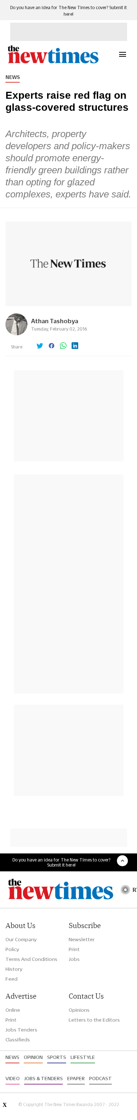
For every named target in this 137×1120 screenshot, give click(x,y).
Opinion (33, 1057)
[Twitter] (40, 346)
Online (12, 1010)
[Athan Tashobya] (16, 333)
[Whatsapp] (63, 346)
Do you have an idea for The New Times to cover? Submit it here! (61, 862)
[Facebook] (51, 346)
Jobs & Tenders (43, 1078)
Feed (11, 979)
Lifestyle (83, 1057)
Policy (12, 949)
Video (12, 1078)
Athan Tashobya (54, 320)
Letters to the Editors (94, 1020)
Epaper (76, 1078)
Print (74, 949)
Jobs (74, 959)
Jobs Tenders (21, 1030)
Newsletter (82, 939)
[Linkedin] (75, 346)
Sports (56, 1057)
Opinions (79, 1010)
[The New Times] (52, 62)
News (12, 77)
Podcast (100, 1078)
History (13, 969)
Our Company (21, 939)
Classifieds (17, 1039)
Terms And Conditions (31, 959)
